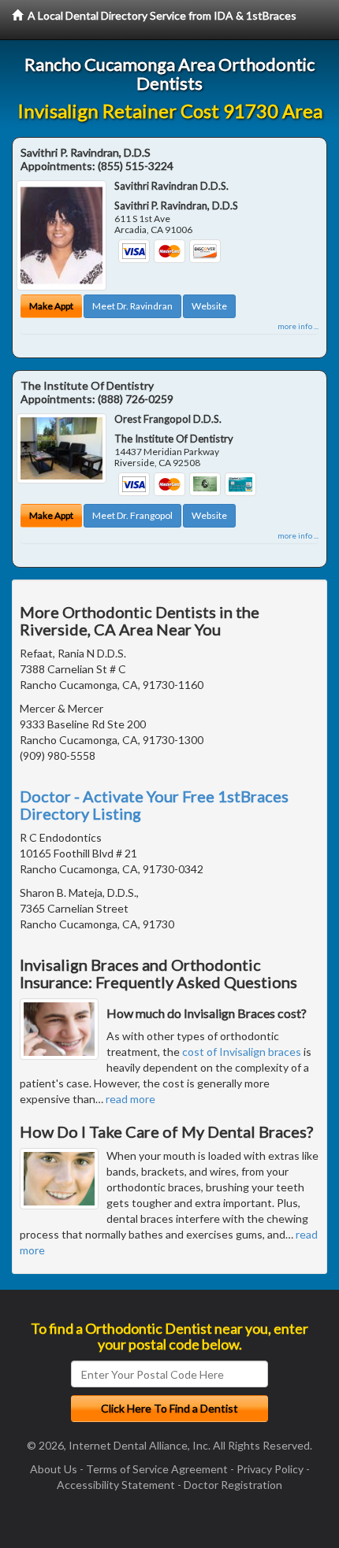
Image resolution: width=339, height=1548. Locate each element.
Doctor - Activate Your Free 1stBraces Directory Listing (154, 805)
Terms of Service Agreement (157, 1469)
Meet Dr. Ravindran (132, 306)
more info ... (298, 326)
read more (130, 1098)
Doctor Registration (233, 1484)
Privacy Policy (270, 1469)
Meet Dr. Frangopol (132, 515)
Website (209, 306)
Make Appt (51, 306)
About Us (53, 1469)
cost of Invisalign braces (241, 1051)
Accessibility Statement (116, 1484)
